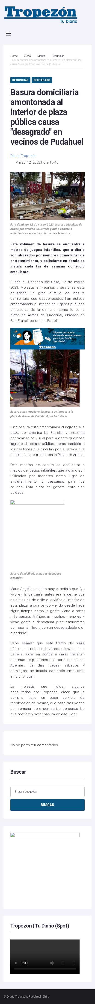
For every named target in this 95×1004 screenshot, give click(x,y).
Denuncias (58, 56)
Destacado (41, 80)
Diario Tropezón (23, 156)
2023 (27, 56)
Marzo (41, 56)
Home (14, 56)
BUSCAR (47, 805)
